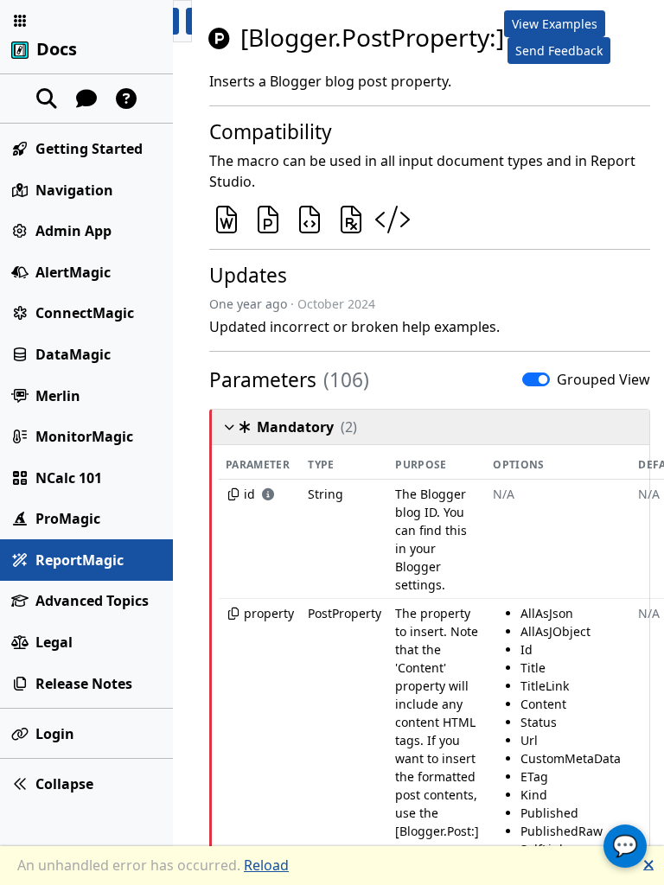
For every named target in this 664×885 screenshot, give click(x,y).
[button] (20, 21)
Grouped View (603, 379)
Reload (266, 865)
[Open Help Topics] (126, 98)
